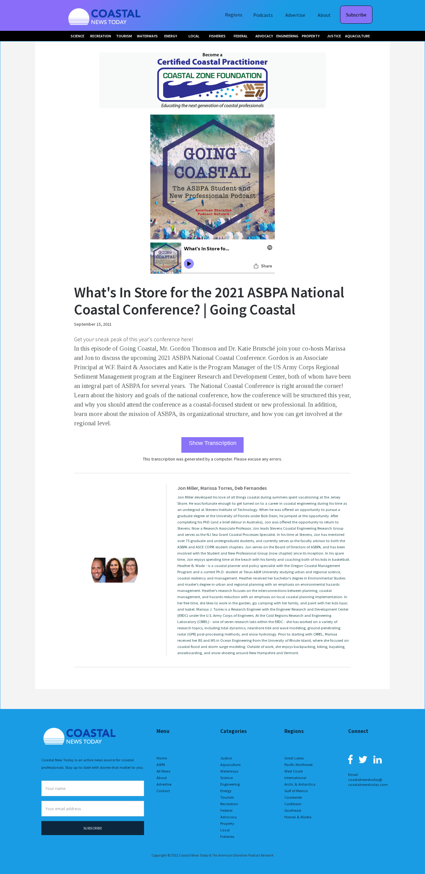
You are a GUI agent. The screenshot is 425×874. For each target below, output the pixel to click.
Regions (233, 15)
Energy (225, 790)
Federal (226, 810)
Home (161, 758)
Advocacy (228, 817)
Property (227, 823)
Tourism (227, 797)
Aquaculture (230, 764)
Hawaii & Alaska (297, 817)
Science (226, 777)
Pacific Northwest (298, 764)
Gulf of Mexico (296, 790)
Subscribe (356, 15)
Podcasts (263, 15)
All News (163, 771)
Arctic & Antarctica (299, 784)
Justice (226, 758)
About (324, 15)
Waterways (229, 771)
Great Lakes (294, 758)
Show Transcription (212, 443)
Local (225, 830)
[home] (105, 15)
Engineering (230, 784)
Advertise (295, 15)
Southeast (292, 810)
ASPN (160, 764)
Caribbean (292, 803)
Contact (163, 790)
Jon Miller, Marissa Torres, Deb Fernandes (222, 488)
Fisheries (227, 836)
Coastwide (293, 797)
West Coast (293, 771)
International (295, 777)
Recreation (229, 803)
